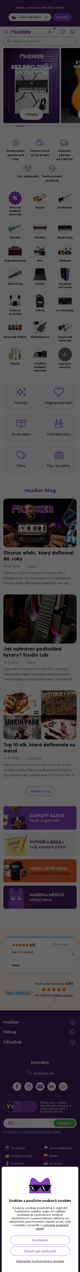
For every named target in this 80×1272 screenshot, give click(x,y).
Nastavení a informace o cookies (40, 1261)
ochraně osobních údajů (52, 1227)
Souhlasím (40, 1240)
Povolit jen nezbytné (40, 1251)
